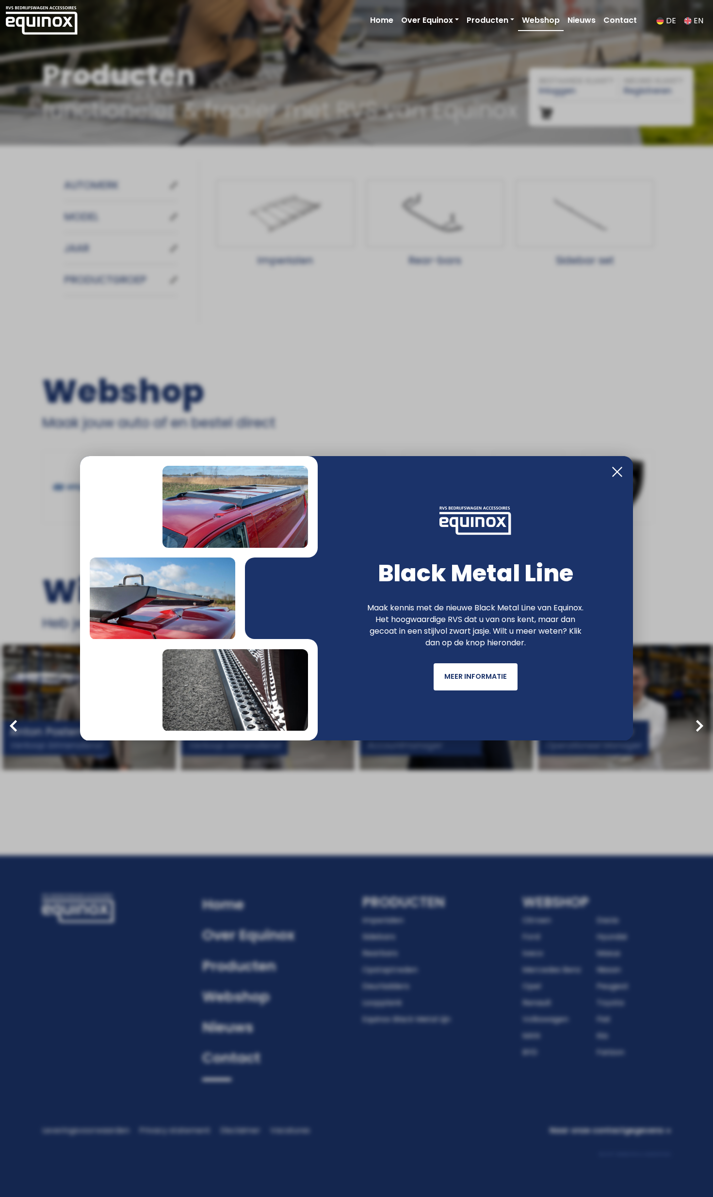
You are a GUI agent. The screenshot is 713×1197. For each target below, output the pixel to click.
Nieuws (581, 20)
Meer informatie (475, 676)
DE (670, 20)
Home (381, 20)
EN (697, 20)
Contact (620, 20)
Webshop (541, 20)
